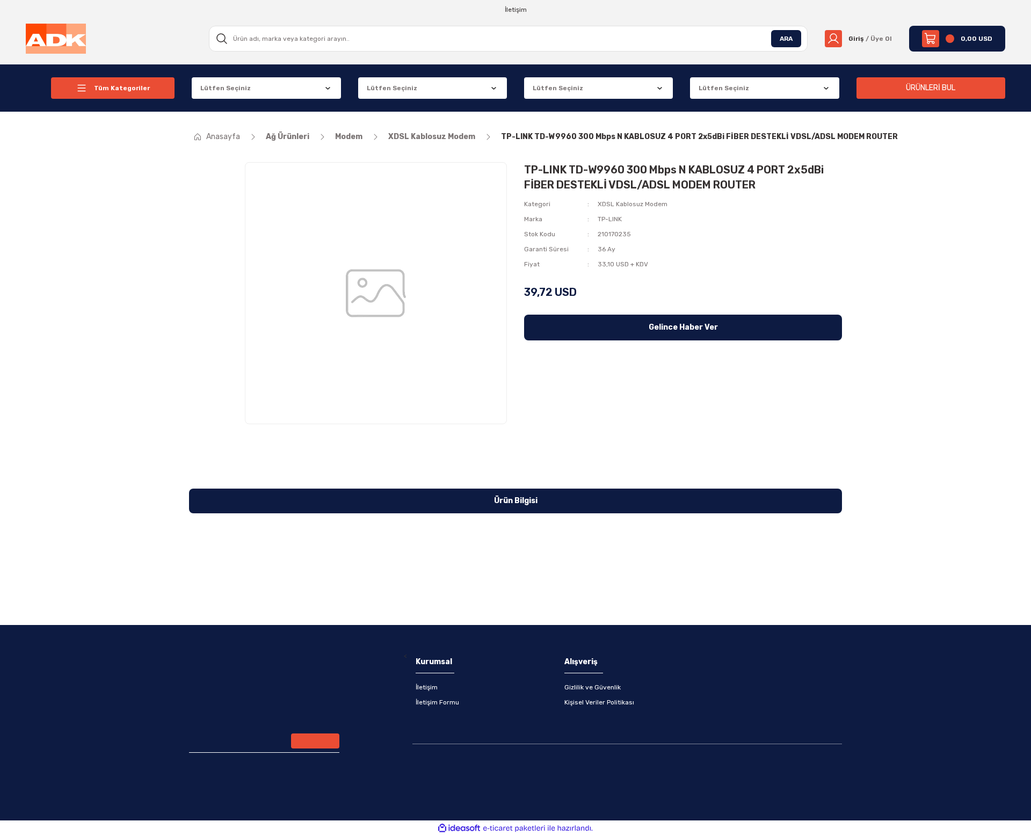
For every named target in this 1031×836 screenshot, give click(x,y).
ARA (786, 38)
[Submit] (315, 740)
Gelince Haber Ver (683, 327)
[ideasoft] (459, 828)
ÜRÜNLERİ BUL (930, 87)
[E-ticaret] (514, 828)
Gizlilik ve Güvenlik (592, 687)
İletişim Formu (437, 702)
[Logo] (56, 38)
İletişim (427, 687)
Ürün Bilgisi (516, 500)
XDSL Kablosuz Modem (632, 204)
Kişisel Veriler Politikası (599, 702)
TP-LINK (610, 219)
